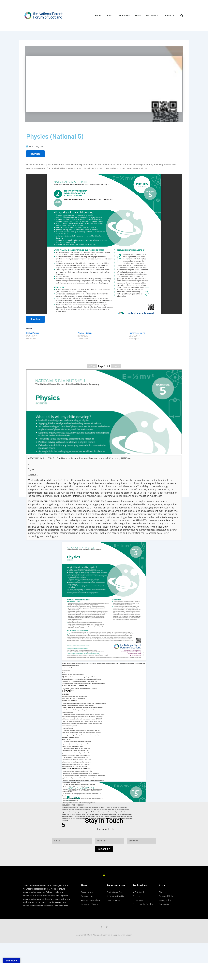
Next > (116, 366)
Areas (109, 15)
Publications (152, 15)
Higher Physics (32, 333)
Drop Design (126, 935)
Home (98, 15)
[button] (182, 15)
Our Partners (124, 15)
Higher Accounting (137, 333)
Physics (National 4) (86, 333)
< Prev (92, 366)
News (138, 15)
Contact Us (169, 15)
